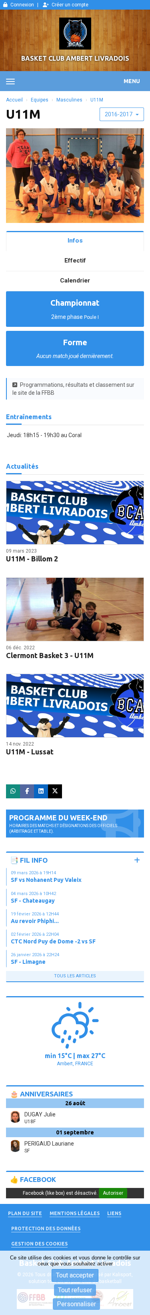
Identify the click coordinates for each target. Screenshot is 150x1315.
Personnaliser (76, 1304)
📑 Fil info (29, 860)
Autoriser (113, 1193)
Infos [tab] (75, 240)
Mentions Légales (75, 1213)
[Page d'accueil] (75, 34)
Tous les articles (75, 976)
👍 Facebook (33, 1179)
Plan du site (25, 1213)
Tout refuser (75, 1290)
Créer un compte (70, 5)
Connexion (22, 5)
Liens (114, 1213)
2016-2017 (119, 114)
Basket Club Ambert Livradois (75, 58)
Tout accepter (75, 1275)
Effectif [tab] (75, 260)
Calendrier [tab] (75, 280)
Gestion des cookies (39, 1243)
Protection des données (45, 1228)
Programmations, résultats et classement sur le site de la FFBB (73, 389)
